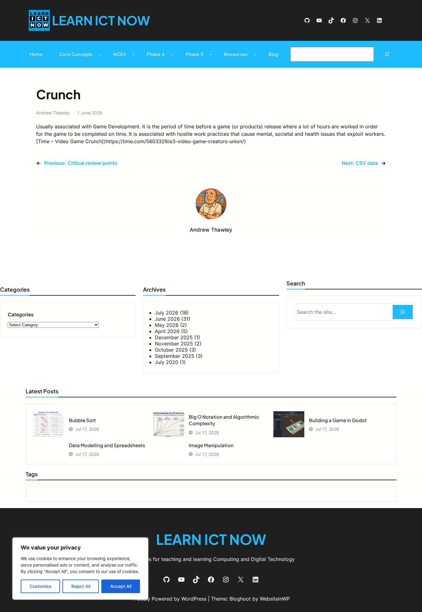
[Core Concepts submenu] (99, 54)
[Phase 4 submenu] (172, 54)
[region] (80, 568)
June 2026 (167, 319)
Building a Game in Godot (338, 420)
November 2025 (174, 343)
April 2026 (167, 331)
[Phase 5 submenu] (210, 54)
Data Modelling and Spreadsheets (107, 445)
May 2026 (167, 325)
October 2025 (171, 350)
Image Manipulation (211, 445)
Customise (40, 586)
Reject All (80, 586)
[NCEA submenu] (133, 54)
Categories (21, 314)
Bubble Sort (82, 420)
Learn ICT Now (101, 20)
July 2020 (166, 362)
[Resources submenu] (254, 54)
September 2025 (174, 356)
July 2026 (166, 313)
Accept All (120, 586)
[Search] (387, 54)
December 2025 (174, 337)
